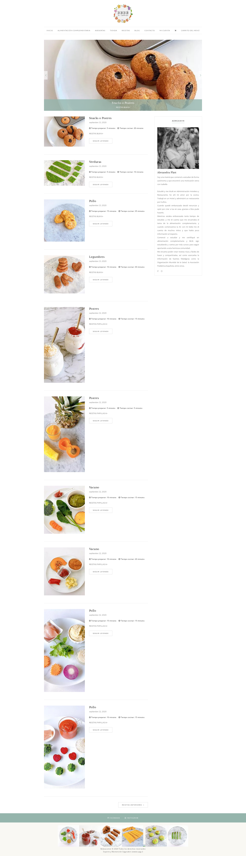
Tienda (113, 30)
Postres (94, 308)
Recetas (126, 30)
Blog (137, 30)
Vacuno (94, 487)
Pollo (92, 201)
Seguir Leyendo (101, 141)
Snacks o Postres (100, 118)
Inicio (50, 30)
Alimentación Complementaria (74, 30)
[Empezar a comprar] (176, 30)
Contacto (149, 30)
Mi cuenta (165, 30)
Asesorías (100, 30)
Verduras (95, 161)
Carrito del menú (190, 30)
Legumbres (97, 256)
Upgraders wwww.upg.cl (132, 851)
